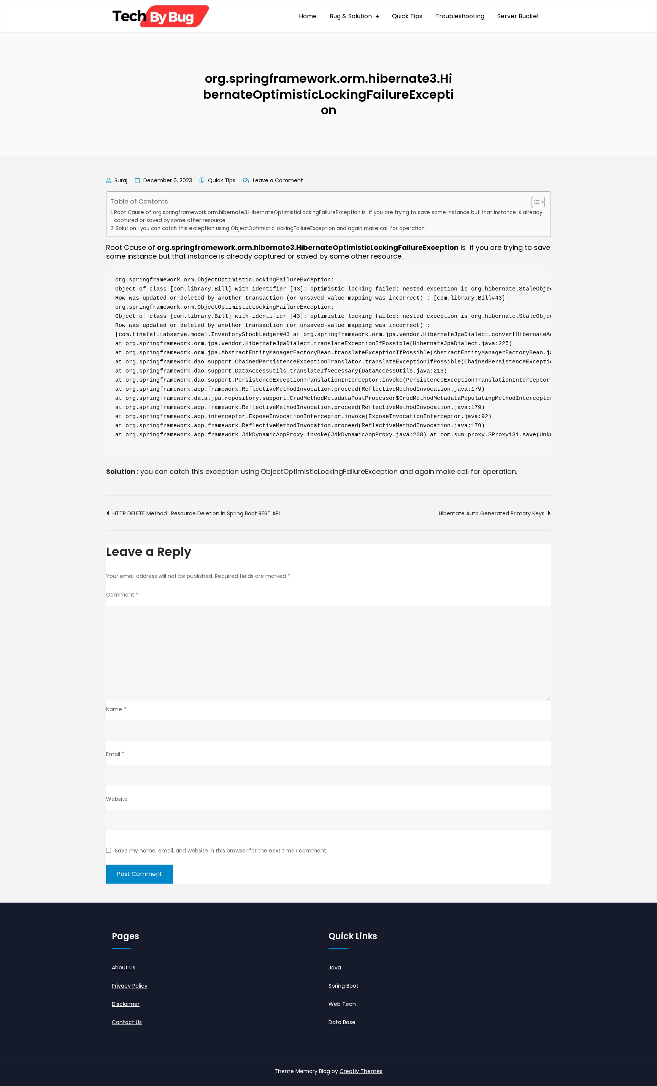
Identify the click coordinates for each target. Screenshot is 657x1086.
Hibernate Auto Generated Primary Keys (491, 513)
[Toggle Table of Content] (534, 202)
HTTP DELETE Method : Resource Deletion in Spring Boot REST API (196, 513)
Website (117, 799)
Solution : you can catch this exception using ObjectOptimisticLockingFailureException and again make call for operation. (271, 228)
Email (115, 754)
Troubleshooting (459, 16)
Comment (122, 594)
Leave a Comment (278, 180)
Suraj (120, 180)
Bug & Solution (351, 16)
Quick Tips (407, 16)
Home (308, 16)
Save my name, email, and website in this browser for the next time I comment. (221, 850)
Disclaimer (126, 1004)
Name (116, 709)
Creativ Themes (361, 1071)
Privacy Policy (130, 986)
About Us (123, 967)
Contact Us (127, 1022)
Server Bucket (518, 16)
